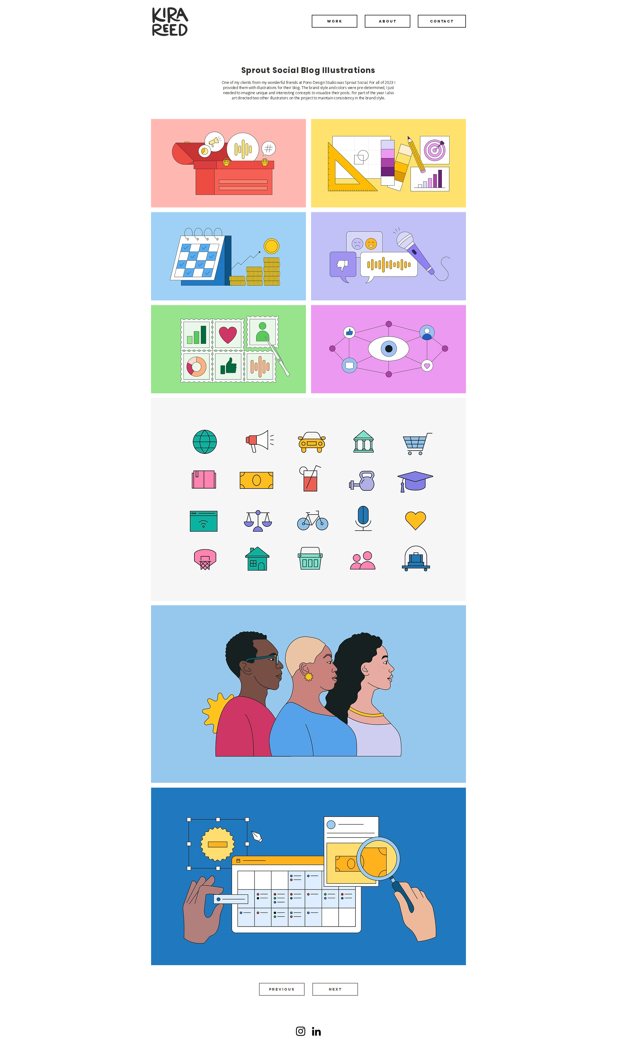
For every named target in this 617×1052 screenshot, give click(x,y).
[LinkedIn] (316, 1031)
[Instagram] (300, 1031)
